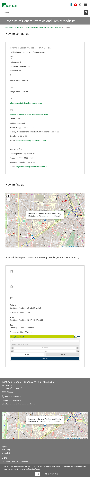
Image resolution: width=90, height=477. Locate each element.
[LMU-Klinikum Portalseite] (9, 5)
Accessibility (6, 453)
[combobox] (45, 12)
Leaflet (63, 246)
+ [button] (8, 196)
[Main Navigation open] (85, 5)
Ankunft (62, 354)
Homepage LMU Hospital (14, 27)
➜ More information (50, 474)
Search (86, 12)
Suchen (45, 358)
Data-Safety (6, 450)
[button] (20, 404)
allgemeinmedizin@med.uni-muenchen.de (26, 103)
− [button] (8, 199)
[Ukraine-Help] (71, 4)
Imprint (4, 447)
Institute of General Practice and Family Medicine (40, 21)
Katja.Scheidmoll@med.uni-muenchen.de (32, 167)
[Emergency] (75, 4)
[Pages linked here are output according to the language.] (80, 5)
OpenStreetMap (72, 246)
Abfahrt (27, 354)
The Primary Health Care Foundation (15, 462)
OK (38, 474)
